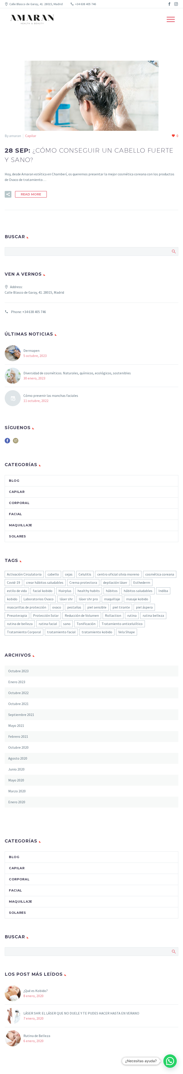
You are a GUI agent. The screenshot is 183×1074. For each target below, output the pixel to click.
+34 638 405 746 (85, 4)
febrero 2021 (18, 736)
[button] (170, 1061)
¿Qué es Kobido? (35, 990)
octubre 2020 (18, 747)
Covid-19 (13, 582)
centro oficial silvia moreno (118, 574)
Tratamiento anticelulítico (122, 623)
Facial (15, 514)
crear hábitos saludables (44, 582)
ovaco (56, 607)
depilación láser (115, 582)
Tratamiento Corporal (24, 632)
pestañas (74, 607)
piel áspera (144, 607)
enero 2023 (16, 682)
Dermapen (31, 350)
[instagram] (15, 442)
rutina (132, 615)
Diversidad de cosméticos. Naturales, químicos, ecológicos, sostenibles (77, 373)
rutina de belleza (20, 623)
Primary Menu (171, 19)
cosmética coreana (159, 574)
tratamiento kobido (97, 632)
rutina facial (48, 623)
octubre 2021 (18, 703)
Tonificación (86, 623)
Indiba (163, 590)
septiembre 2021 (21, 714)
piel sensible (96, 607)
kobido (12, 599)
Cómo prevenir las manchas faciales (50, 395)
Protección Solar (46, 615)
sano (67, 623)
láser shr (66, 599)
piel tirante (121, 607)
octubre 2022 (18, 693)
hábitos (112, 590)
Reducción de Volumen (82, 615)
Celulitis (85, 574)
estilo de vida (17, 590)
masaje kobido (137, 599)
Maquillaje (20, 525)
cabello (53, 574)
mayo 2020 (16, 780)
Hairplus (64, 590)
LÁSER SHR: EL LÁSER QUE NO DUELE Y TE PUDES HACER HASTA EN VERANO (81, 1013)
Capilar (30, 135)
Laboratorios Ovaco (38, 599)
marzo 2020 (17, 791)
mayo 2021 (16, 725)
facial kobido (42, 590)
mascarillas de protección (26, 607)
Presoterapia (17, 615)
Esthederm (141, 582)
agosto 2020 (17, 758)
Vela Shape (126, 632)
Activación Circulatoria (24, 574)
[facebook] (7, 442)
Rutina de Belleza (36, 1035)
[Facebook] (169, 4)
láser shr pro (88, 599)
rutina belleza (153, 615)
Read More (31, 194)
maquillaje (112, 599)
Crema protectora (83, 582)
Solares (17, 536)
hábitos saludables (138, 590)
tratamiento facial (61, 632)
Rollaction (113, 615)
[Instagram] (176, 4)
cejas (69, 574)
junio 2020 (16, 769)
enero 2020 (16, 802)
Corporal (19, 503)
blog (14, 481)
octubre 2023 (18, 671)
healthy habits (88, 590)
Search (173, 251)
